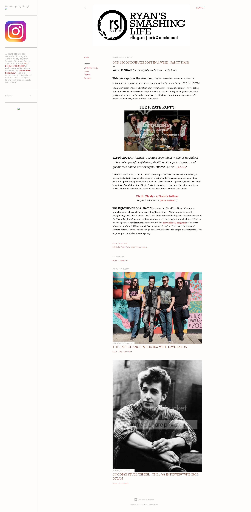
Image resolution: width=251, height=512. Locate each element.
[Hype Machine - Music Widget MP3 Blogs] (19, 109)
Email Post (123, 243)
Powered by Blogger (146, 500)
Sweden (87, 78)
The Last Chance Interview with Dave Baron (150, 347)
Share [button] (86, 57)
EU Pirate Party (91, 68)
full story (181, 167)
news (86, 71)
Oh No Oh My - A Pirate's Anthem (157, 196)
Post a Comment (120, 260)
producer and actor (15, 66)
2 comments (123, 483)
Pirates (87, 75)
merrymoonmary (151, 504)
